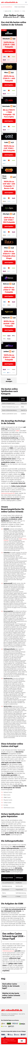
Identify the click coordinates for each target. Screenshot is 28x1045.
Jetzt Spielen (9, 51)
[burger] (26, 2)
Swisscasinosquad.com (8, 493)
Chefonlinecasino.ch (8, 951)
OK (22, 1041)
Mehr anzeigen (9, 380)
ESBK (17, 430)
